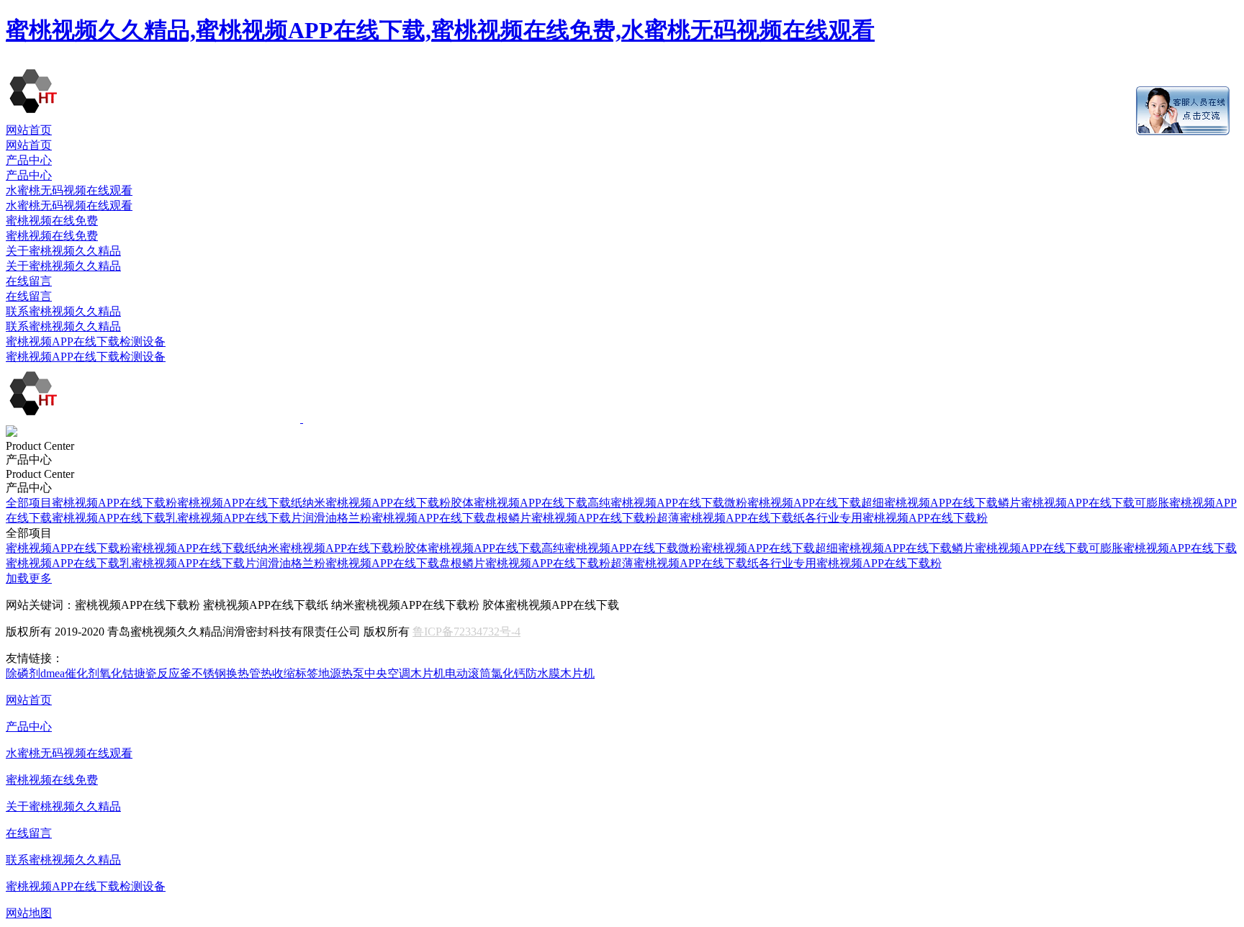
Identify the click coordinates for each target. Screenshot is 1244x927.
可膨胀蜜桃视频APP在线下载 (1162, 548)
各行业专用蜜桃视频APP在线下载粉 (896, 518)
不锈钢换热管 (226, 673)
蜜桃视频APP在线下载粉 (114, 503)
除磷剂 (23, 673)
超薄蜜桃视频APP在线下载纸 (731, 518)
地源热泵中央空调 (364, 673)
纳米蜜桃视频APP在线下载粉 (376, 503)
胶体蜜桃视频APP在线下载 (519, 503)
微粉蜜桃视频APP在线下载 (792, 503)
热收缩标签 (289, 673)
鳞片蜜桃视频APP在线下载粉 (582, 518)
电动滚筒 (468, 673)
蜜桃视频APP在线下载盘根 (439, 518)
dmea (52, 673)
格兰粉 (354, 518)
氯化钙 (508, 673)
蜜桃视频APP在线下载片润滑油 (257, 518)
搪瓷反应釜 (162, 673)
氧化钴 (116, 673)
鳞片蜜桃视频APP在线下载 (1066, 503)
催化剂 (82, 673)
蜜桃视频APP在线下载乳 (114, 518)
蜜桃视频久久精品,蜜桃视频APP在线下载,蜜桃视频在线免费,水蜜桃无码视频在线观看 (440, 30)
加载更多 (29, 578)
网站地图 (29, 913)
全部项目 (29, 503)
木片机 (427, 673)
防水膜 (543, 673)
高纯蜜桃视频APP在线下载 (655, 503)
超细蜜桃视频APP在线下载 (929, 503)
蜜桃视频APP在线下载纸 (239, 503)
